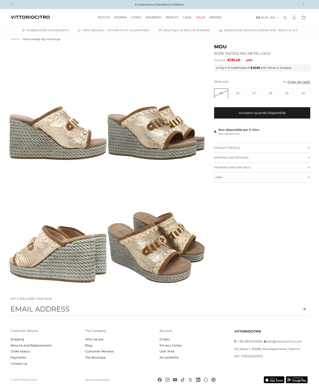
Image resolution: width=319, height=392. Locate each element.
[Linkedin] (198, 379)
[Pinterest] (213, 379)
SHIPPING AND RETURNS (231, 157)
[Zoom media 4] (156, 228)
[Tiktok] (182, 379)
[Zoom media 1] (58, 105)
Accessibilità (169, 357)
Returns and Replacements (31, 345)
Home (15, 39)
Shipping (17, 339)
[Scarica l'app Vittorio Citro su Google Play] (298, 379)
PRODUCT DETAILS (227, 147)
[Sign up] (304, 309)
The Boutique (95, 357)
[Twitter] (190, 379)
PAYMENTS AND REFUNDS (232, 167)
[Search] (285, 17)
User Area (167, 351)
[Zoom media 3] (58, 228)
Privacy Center (171, 345)
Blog (88, 345)
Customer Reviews (99, 351)
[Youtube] (175, 379)
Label (218, 177)
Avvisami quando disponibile (262, 113)
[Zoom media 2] (156, 105)
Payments (18, 357)
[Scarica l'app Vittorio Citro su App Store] (274, 379)
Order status (20, 351)
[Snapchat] (205, 379)
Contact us (18, 364)
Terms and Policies (97, 380)
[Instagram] (167, 379)
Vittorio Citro (28, 379)
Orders (165, 339)
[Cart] (304, 17)
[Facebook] (159, 379)
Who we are (94, 339)
